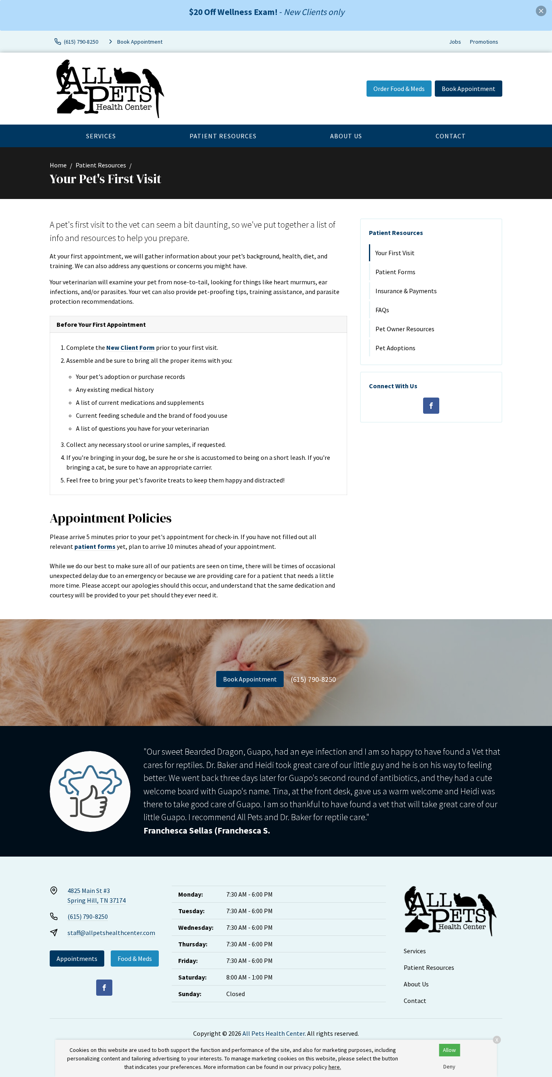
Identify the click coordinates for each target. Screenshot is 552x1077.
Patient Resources (223, 136)
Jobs (455, 41)
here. (335, 1067)
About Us (346, 136)
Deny (449, 1066)
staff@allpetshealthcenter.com (111, 933)
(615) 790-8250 (313, 679)
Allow (449, 1050)
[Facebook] (431, 406)
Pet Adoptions (395, 348)
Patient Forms (395, 272)
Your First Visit (395, 253)
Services (101, 136)
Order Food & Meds (399, 89)
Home (58, 165)
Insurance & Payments (406, 291)
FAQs (382, 310)
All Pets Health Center (273, 1033)
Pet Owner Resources (404, 329)
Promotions (484, 41)
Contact (451, 136)
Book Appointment (468, 89)
